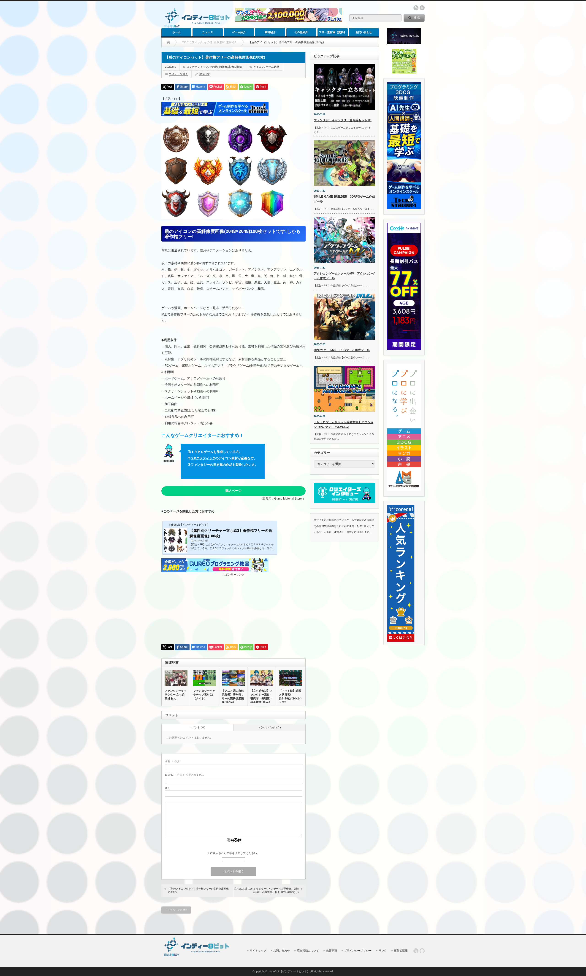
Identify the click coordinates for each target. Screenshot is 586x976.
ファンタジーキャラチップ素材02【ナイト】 (204, 694)
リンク (383, 950)
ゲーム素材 (272, 66)
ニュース (207, 32)
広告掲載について (308, 950)
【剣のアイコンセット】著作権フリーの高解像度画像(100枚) (198, 890)
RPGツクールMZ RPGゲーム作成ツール (342, 350)
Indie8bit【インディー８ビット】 (289, 971)
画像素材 (224, 66)
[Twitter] (415, 950)
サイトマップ (258, 950)
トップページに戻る (176, 910)
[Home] (168, 42)
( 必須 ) (173, 761)
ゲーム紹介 (239, 32)
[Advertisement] (233, 609)
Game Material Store (288, 498)
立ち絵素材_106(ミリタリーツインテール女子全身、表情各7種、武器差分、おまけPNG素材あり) (266, 890)
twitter (422, 7)
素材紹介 (270, 32)
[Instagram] (422, 950)
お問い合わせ (363, 32)
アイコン (258, 66)
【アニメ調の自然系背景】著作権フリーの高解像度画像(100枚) (233, 696)
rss (415, 7)
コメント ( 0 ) (197, 727)
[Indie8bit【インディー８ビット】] (196, 27)
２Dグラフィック (197, 66)
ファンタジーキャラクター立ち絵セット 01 (343, 120)
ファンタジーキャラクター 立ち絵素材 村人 (176, 694)
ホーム (176, 32)
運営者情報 (401, 950)
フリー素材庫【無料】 (332, 32)
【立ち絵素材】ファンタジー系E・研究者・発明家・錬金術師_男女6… (261, 696)
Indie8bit (204, 74)
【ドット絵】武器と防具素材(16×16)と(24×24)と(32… (290, 696)
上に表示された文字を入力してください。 (233, 853)
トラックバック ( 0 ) (269, 727)
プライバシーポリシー (358, 950)
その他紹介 (301, 32)
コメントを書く (178, 74)
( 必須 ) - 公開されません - (185, 774)
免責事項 (331, 950)
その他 (213, 66)
